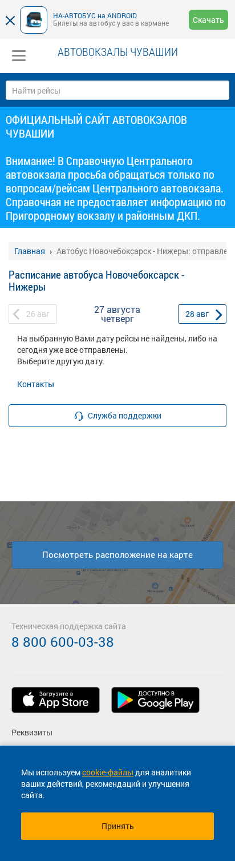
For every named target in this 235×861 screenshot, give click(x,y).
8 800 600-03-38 (62, 642)
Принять (118, 825)
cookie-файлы (107, 772)
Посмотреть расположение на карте (117, 554)
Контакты (35, 384)
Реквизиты (31, 732)
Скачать (208, 19)
